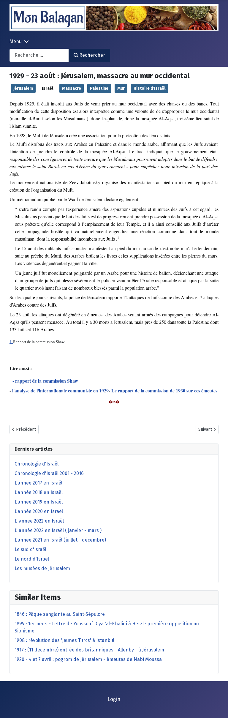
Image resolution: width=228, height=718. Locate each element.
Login (114, 699)
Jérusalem (23, 88)
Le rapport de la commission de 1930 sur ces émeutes (164, 390)
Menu (16, 41)
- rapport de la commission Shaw (44, 380)
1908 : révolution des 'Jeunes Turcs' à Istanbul (64, 640)
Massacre (71, 88)
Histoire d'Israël (149, 88)
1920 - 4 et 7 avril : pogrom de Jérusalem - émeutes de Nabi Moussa (88, 659)
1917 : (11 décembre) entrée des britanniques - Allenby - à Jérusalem (89, 650)
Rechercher (92, 55)
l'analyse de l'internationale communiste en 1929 (60, 390)
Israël (47, 88)
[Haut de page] (217, 707)
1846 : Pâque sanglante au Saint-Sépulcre (60, 614)
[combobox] (39, 55)
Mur (121, 88)
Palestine (99, 88)
